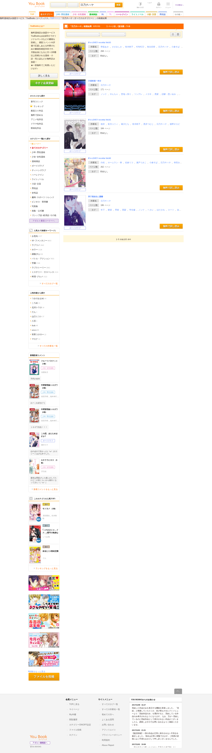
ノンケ (104, 94)
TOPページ (55, 18)
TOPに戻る (74, 704)
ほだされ (161, 210)
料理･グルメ (39, 276)
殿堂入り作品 (37, 111)
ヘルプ (149, 2)
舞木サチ (44, 445)
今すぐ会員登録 (44, 83)
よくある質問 (108, 719)
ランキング (39, 106)
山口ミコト (38, 316)
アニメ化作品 (37, 119)
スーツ (171, 210)
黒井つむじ (148, 124)
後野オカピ (175, 124)
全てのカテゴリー (40, 148)
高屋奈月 (44, 372)
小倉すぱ (175, 47)
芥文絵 (43, 471)
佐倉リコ (129, 162)
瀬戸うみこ (141, 162)
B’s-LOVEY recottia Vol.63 (99, 42)
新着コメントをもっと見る (46, 489)
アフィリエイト (109, 730)
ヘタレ (151, 210)
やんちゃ (114, 94)
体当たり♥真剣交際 (51, 551)
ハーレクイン (122, 14)
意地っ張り (126, 94)
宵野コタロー (39, 334)
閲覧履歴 (73, 719)
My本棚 (72, 714)
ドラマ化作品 (37, 124)
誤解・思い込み (169, 94)
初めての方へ (108, 714)
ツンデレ (138, 94)
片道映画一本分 (94, 81)
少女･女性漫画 (79, 14)
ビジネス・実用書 (40, 202)
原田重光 (46, 516)
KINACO (140, 47)
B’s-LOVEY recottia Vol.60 (99, 158)
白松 (103, 162)
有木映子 (129, 47)
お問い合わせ (108, 725)
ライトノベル (137, 14)
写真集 (35, 206)
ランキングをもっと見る (47, 568)
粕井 (103, 124)
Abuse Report (108, 745)
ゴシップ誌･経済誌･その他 (44, 215)
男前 (117, 210)
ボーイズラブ (75, 74)
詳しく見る (44, 75)
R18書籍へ (179, 5)
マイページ (74, 709)
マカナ (36, 339)
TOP (32, 14)
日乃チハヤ (163, 47)
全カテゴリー (47, 14)
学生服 (132, 210)
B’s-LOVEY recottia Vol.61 (99, 120)
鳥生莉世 (151, 47)
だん (34, 312)
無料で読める (37, 115)
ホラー (37, 249)
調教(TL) (37, 254)
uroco (35, 330)
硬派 (110, 210)
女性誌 (35, 193)
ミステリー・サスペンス (45, 272)
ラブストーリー (41, 267)
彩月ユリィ (113, 124)
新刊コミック (37, 101)
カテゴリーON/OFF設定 (80, 725)
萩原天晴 (44, 396)
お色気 (37, 236)
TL (110, 14)
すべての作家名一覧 (49, 346)
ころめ (36, 303)
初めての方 (140, 7)
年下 (103, 210)
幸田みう (178, 162)
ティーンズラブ (39, 170)
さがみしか (117, 47)
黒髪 (157, 94)
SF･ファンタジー (41, 240)
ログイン (159, 7)
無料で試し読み (171, 72)
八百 (34, 321)
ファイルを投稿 (44, 676)
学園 (36, 263)
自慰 (179, 210)
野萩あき (105, 47)
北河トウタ (38, 307)
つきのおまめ (39, 298)
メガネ (148, 94)
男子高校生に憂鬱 (95, 197)
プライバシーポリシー (112, 735)
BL (102, 14)
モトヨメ (48, 509)
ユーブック (42, 739)
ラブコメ (38, 245)
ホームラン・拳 (115, 162)
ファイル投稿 (75, 730)
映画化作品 (36, 128)
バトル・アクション (43, 258)
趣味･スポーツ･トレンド (43, 197)
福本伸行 (53, 396)
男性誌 (163, 14)
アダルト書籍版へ (40, 743)
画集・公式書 (38, 211)
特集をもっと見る (37, 671)
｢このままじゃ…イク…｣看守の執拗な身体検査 (50, 533)
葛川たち (125, 124)
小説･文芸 (151, 14)
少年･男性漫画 (62, 14)
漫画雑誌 (93, 14)
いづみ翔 (46, 537)
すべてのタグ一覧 (50, 283)
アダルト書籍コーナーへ (44, 221)
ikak (35, 325)
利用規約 (106, 740)
